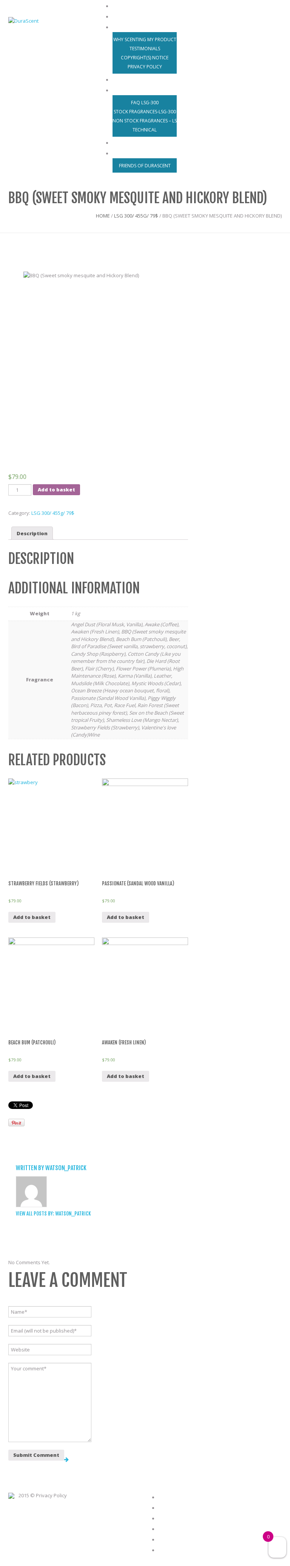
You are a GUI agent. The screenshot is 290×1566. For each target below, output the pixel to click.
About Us (126, 26)
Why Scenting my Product (144, 39)
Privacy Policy (145, 66)
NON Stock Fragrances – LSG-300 (151, 120)
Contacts (127, 152)
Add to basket (56, 489)
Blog (174, 1539)
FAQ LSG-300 (145, 102)
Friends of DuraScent (145, 165)
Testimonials (145, 48)
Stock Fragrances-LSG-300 (145, 111)
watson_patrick (65, 1168)
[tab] (32, 533)
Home (103, 215)
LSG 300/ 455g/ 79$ (136, 215)
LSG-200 (179, 1517)
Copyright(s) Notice (144, 57)
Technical (145, 130)
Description (32, 533)
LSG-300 (125, 89)
